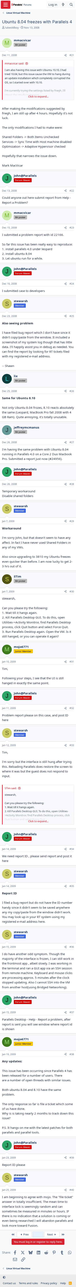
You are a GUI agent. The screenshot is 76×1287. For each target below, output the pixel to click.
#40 (72, 1190)
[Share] (65, 55)
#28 (72, 484)
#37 (72, 1012)
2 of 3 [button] (38, 1234)
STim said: (11, 788)
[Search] (71, 4)
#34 (72, 849)
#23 (72, 227)
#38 (72, 1054)
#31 (72, 661)
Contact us (9, 1283)
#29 (72, 521)
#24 (72, 283)
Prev (26, 1234)
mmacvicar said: (14, 63)
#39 (72, 1157)
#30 (72, 591)
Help (63, 1283)
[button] (4, 1277)
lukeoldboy (12, 27)
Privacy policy (49, 1283)
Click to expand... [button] (38, 96)
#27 (72, 442)
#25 (72, 316)
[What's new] (63, 4)
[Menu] (5, 5)
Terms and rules (28, 1283)
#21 (72, 55)
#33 (72, 745)
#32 (72, 708)
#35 (72, 886)
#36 (72, 947)
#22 (72, 190)
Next (50, 1234)
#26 (72, 391)
